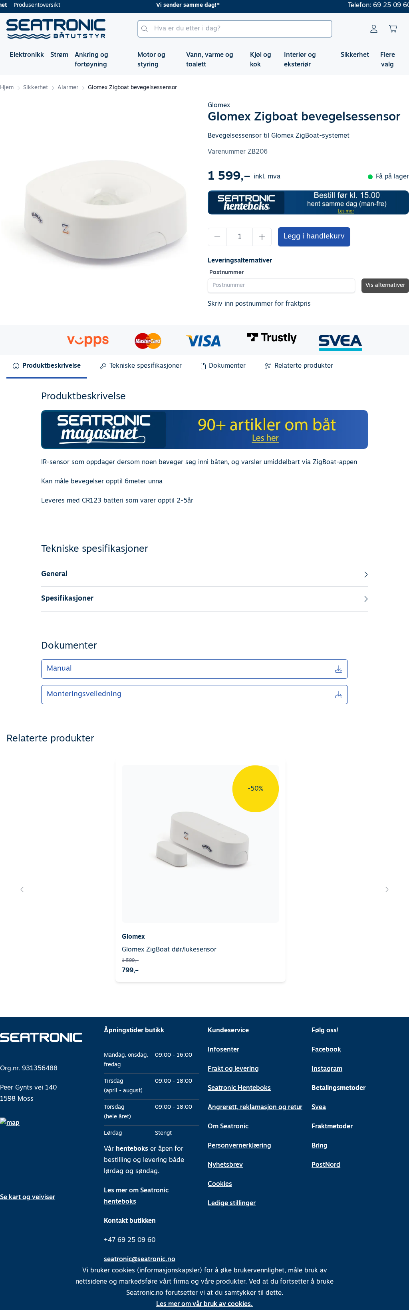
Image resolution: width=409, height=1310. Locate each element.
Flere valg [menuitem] (387, 60)
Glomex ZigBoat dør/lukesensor (169, 950)
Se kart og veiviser (27, 1197)
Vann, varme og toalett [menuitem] (209, 60)
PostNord (326, 1165)
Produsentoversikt (37, 5)
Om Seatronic (228, 1127)
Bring (320, 1146)
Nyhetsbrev (225, 1165)
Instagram (327, 1069)
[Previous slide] (22, 889)
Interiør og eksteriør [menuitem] (300, 60)
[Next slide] (387, 889)
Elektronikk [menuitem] (27, 55)
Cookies (220, 1184)
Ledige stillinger (232, 1203)
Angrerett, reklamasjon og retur (255, 1107)
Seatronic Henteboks (239, 1088)
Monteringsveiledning (84, 694)
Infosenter (223, 1050)
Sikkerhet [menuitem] (355, 55)
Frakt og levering (233, 1069)
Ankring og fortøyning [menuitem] (91, 60)
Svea (319, 1107)
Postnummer (226, 273)
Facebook (326, 1050)
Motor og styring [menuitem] (151, 60)
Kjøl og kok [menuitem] (260, 60)
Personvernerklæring (239, 1146)
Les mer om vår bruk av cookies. (204, 1304)
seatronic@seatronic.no (139, 1259)
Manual (59, 669)
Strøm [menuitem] (59, 55)
